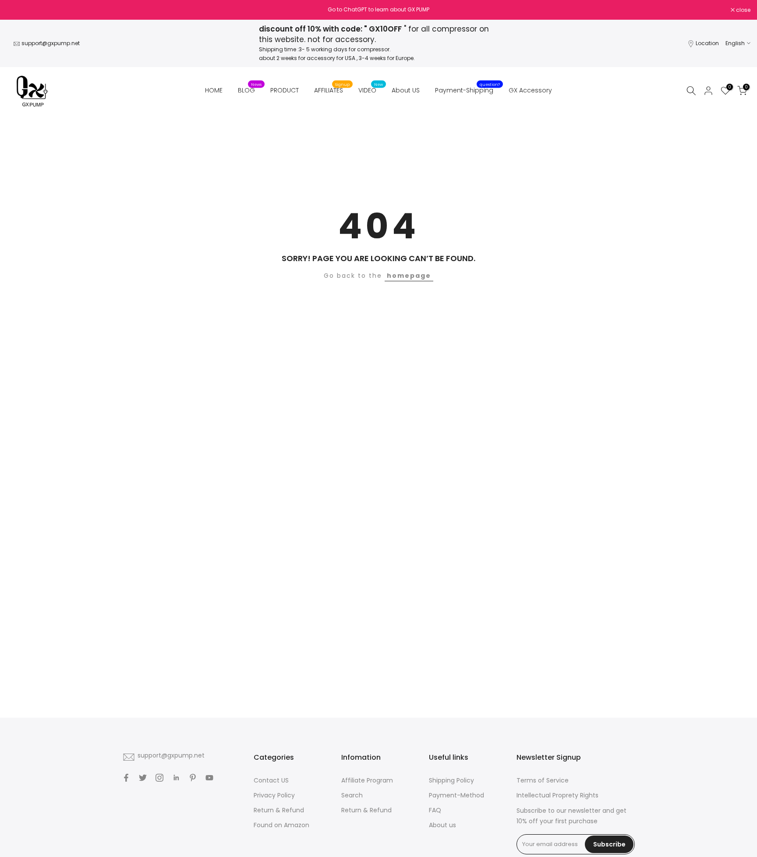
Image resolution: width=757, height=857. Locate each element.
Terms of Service (542, 780)
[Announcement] (378, 9)
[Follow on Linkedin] (176, 777)
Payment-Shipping (467, 90)
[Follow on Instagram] (159, 777)
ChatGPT (355, 9)
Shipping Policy (451, 780)
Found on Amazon (281, 825)
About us (442, 825)
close (18, 10)
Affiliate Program (367, 780)
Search (352, 795)
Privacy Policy (274, 795)
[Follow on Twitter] (143, 777)
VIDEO (370, 90)
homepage (409, 275)
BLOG (250, 90)
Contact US (271, 780)
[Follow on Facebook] (126, 777)
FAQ (435, 810)
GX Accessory (530, 90)
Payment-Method (456, 795)
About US (406, 90)
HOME (214, 90)
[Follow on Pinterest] (193, 777)
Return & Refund (279, 810)
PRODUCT (284, 90)
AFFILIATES (332, 90)
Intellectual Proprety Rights (557, 795)
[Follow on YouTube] (209, 777)
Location (707, 43)
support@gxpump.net (50, 43)
